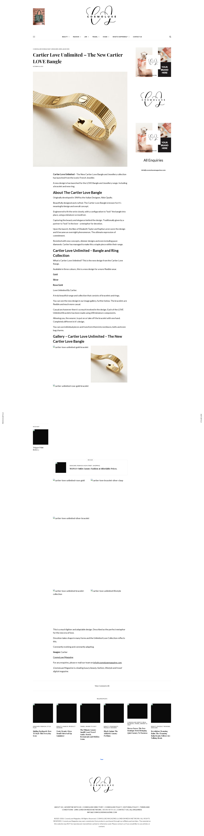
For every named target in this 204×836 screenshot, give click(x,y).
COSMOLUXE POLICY (113, 807)
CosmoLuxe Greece (134, 722)
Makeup (65, 726)
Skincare (154, 727)
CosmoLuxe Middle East (42, 49)
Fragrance (114, 726)
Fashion (80, 465)
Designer (54, 49)
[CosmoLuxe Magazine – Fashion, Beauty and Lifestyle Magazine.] (102, 17)
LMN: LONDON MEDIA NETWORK (87, 810)
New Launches (64, 49)
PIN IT (71, 365)
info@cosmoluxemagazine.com (107, 662)
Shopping (96, 465)
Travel (82, 726)
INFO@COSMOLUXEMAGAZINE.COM (102, 812)
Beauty (59, 726)
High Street (87, 465)
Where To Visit (91, 726)
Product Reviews (110, 727)
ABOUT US (58, 807)
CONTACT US (122, 810)
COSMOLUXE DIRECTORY (93, 807)
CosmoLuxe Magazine (63, 657)
